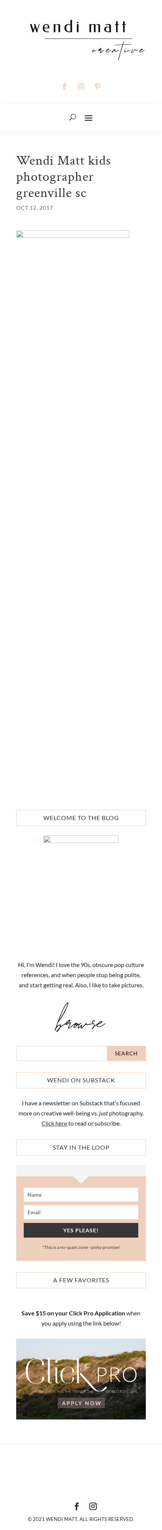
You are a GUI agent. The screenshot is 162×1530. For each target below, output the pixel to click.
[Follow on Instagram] (81, 86)
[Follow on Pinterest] (97, 86)
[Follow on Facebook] (64, 86)
